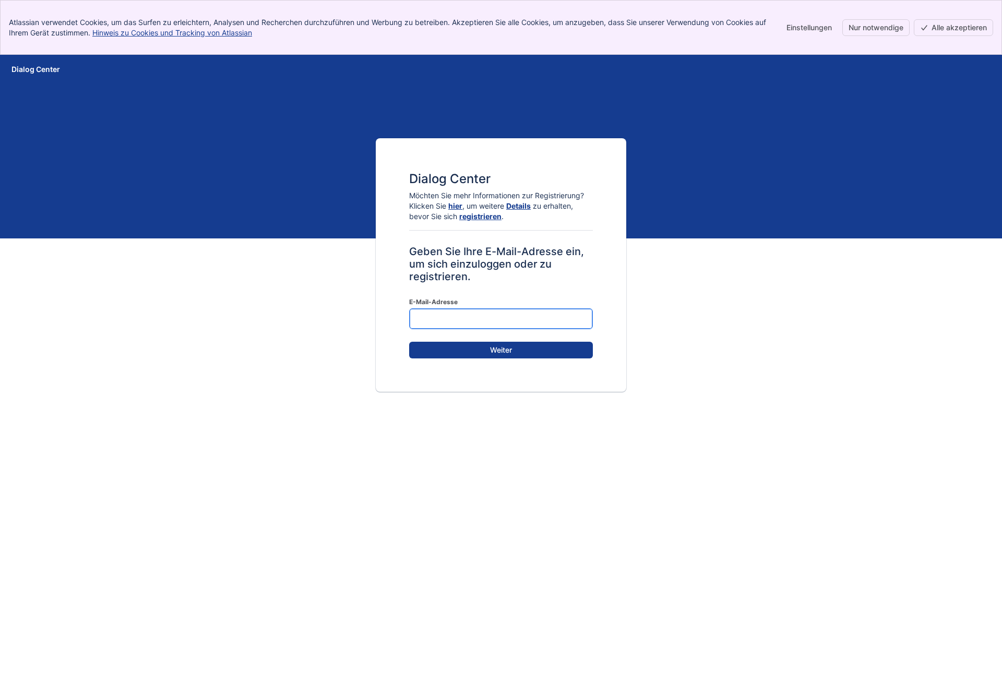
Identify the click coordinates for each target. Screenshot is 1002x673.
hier (455, 205)
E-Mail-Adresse (433, 302)
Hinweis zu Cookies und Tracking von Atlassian (172, 32)
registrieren (480, 216)
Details (518, 205)
